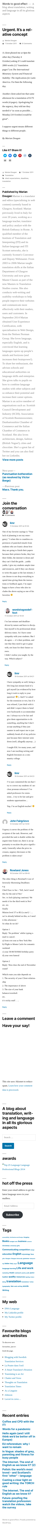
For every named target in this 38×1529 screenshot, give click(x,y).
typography (6, 1286)
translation (6, 181)
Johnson (8, 1394)
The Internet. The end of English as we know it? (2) (19, 1463)
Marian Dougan (11, 41)
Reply (4, 601)
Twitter (31, 1282)
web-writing (18, 1286)
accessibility (5, 1237)
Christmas (6, 1245)
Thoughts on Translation (16, 1382)
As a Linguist (11, 1390)
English (17, 1253)
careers (29, 1241)
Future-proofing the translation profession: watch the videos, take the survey (16, 1502)
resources (20, 1277)
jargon (15, 1263)
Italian (7, 1263)
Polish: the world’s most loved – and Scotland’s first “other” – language (17, 1472)
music (11, 1273)
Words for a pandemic (16, 1429)
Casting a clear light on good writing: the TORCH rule (18, 1483)
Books (5, 1241)
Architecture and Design (16, 1237)
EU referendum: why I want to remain (16, 1445)
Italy (11, 1263)
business (22, 1241)
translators (25, 1282)
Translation (9, 175)
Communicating (10, 1249)
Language (25, 1263)
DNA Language (12, 1308)
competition (24, 1249)
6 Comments (27, 44)
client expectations (12, 178)
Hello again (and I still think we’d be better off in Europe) (18, 1436)
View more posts (12, 459)
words (26, 1286)
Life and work (24, 1268)
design (32, 1250)
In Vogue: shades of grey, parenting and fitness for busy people (18, 1454)
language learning (9, 1268)
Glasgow (8, 1258)
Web (12, 1286)
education (7, 1254)
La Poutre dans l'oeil (14, 1365)
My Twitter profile (13, 1316)
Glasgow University (17, 1258)
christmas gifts (15, 1245)
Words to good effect (14, 3)
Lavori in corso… (13, 1399)
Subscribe (12, 1214)
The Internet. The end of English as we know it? (17, 1492)
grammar (26, 1258)
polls (27, 1273)
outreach (18, 1273)
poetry (24, 1273)
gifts (3, 1258)
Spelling (27, 1277)
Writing (5, 1290)
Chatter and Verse (13, 1378)
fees (32, 1254)
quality (12, 1276)
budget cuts (14, 1241)
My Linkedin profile (14, 1312)
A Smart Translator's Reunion (18, 1369)
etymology (26, 1254)
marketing (5, 1273)
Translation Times (13, 1386)
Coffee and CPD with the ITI (18, 1423)
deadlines (24, 178)
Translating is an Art (14, 1374)
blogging (26, 1237)
